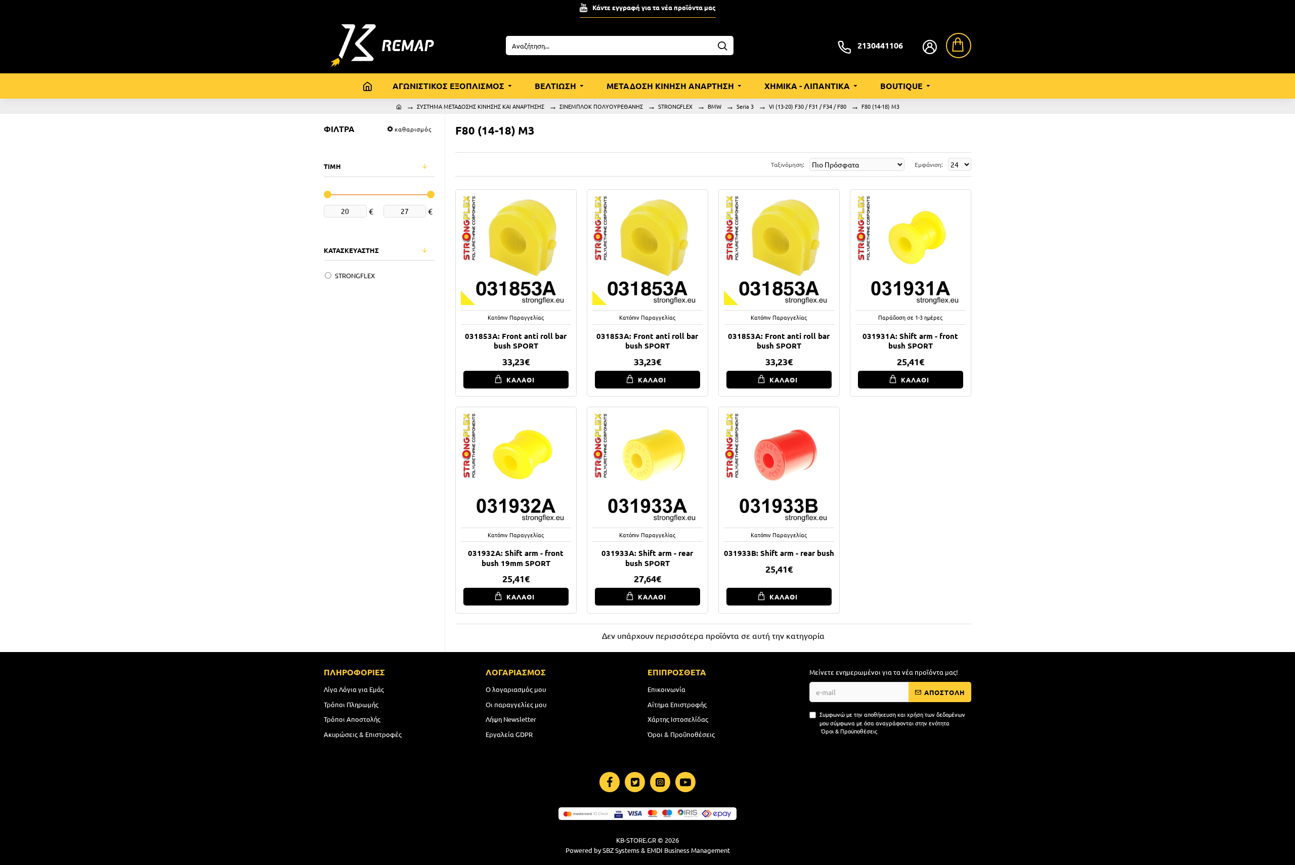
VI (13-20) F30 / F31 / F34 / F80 (807, 106)
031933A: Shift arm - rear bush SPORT (647, 558)
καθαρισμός (413, 129)
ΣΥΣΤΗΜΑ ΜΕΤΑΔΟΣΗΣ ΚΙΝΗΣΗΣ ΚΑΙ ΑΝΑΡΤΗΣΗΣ (480, 106)
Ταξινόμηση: (787, 164)
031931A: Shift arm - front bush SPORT (910, 341)
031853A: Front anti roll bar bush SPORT (516, 341)
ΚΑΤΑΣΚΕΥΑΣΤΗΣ (351, 250)
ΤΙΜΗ (332, 166)
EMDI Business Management (688, 850)
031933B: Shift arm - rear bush (779, 553)
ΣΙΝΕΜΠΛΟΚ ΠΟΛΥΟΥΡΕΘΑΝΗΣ (601, 106)
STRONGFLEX (675, 106)
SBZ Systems (620, 850)
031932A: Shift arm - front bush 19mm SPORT (516, 558)
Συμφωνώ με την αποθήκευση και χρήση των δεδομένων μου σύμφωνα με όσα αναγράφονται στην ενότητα (892, 722)
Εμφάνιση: (929, 164)
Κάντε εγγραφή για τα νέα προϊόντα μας (654, 7)
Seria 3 (745, 106)
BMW (714, 106)
